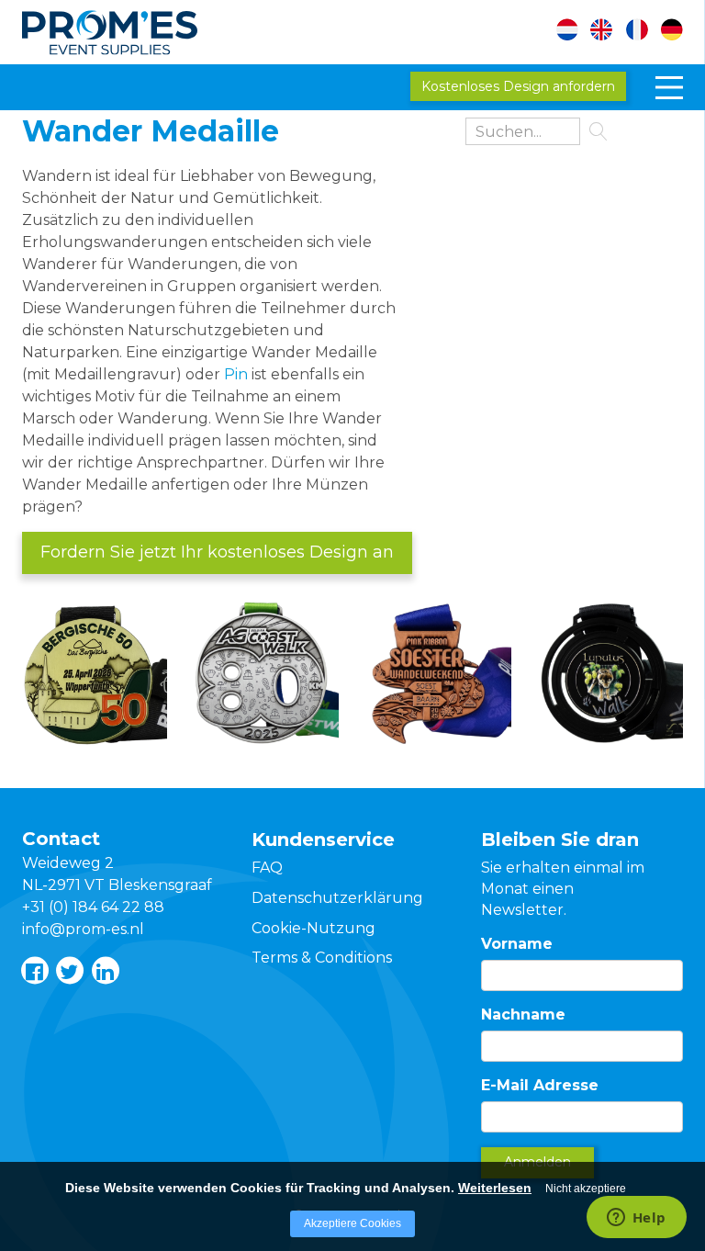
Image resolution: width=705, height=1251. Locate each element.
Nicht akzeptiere (585, 1188)
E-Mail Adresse (540, 1085)
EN (607, 32)
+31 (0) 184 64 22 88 (93, 907)
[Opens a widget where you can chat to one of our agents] (636, 1219)
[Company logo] (132, 29)
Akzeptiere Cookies (352, 1223)
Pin (236, 374)
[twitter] (69, 970)
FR (637, 32)
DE (668, 32)
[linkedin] (104, 970)
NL (577, 32)
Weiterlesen (495, 1187)
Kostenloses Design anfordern (518, 86)
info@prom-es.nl (83, 929)
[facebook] (34, 970)
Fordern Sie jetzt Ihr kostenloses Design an (217, 552)
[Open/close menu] (669, 87)
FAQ (267, 867)
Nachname (523, 1014)
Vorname (517, 943)
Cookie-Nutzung (313, 928)
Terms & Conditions (322, 957)
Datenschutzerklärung (337, 898)
